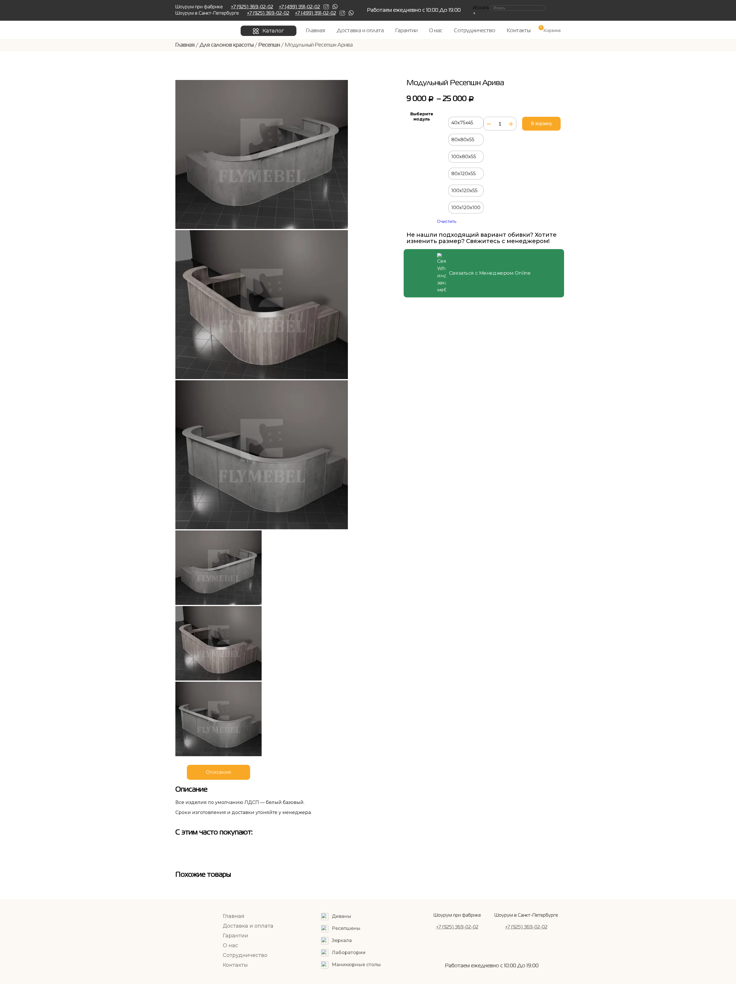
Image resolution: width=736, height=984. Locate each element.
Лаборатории (349, 952)
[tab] (221, 772)
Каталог (273, 31)
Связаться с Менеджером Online (490, 273)
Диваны (341, 916)
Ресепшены (346, 928)
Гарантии (406, 30)
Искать (481, 7)
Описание (218, 772)
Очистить (446, 221)
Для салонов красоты (227, 45)
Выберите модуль (421, 116)
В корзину (541, 123)
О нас (435, 30)
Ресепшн (269, 45)
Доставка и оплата (360, 30)
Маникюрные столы (356, 964)
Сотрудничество (474, 30)
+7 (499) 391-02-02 (299, 7)
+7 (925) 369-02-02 (252, 7)
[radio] (465, 122)
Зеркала (342, 940)
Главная (315, 30)
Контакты (518, 30)
